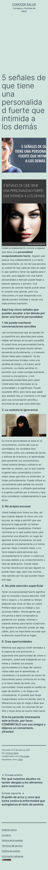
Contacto (6, 835)
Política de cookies (11, 851)
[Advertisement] (24, 45)
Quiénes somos (9, 830)
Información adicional (12, 856)
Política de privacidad (12, 840)
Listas (20, 759)
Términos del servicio (12, 846)
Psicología (24, 756)
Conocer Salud (24, 4)
